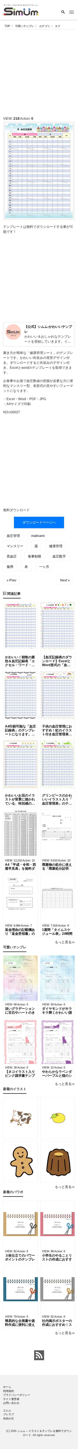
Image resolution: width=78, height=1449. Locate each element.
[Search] (63, 12)
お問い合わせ (11, 1402)
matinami (38, 536)
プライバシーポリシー (16, 1394)
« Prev (11, 580)
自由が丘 (8, 1418)
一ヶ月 (44, 566)
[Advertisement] (39, 71)
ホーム (7, 1386)
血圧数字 (59, 556)
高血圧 (12, 556)
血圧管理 (13, 536)
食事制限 (34, 556)
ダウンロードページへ (39, 522)
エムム (7, 1410)
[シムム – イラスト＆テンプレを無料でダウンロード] (21, 9)
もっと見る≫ (65, 942)
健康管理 (55, 546)
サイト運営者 (11, 1399)
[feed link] (39, 1355)
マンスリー (15, 546)
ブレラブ (8, 1414)
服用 (10, 566)
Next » (65, 580)
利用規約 (8, 1391)
